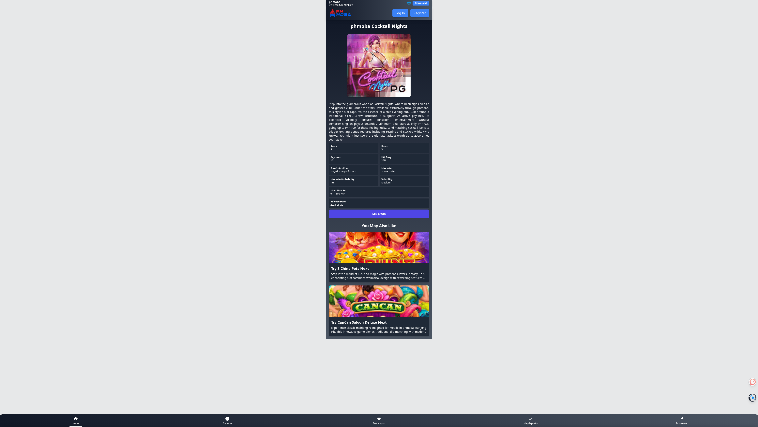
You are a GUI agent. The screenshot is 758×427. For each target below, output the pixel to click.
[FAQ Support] (752, 382)
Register (420, 13)
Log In (400, 13)
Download (421, 3)
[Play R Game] (752, 398)
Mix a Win (379, 214)
